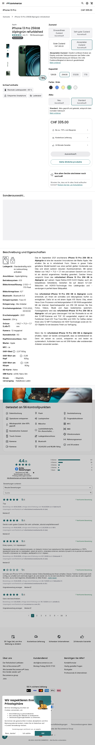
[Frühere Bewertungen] (29, 615)
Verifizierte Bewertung (84, 499)
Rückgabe (68, 669)
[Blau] (57, 87)
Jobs (5, 679)
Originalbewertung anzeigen (12, 587)
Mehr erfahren (55, 63)
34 (62, 616)
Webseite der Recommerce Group (60, 729)
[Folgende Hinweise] (66, 615)
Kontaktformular (70, 663)
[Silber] (75, 87)
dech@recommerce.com (42, 663)
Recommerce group (10, 675)
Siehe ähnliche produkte (70, 162)
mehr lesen (52, 578)
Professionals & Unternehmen (75, 673)
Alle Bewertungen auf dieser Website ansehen (23, 478)
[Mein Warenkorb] (91, 3)
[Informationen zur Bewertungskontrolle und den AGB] (34, 473)
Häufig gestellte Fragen (73, 666)
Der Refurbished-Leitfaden (13, 663)
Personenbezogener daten (81, 724)
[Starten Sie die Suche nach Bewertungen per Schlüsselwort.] (91, 493)
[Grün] (69, 87)
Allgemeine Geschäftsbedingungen (54, 724)
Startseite (6, 17)
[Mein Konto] (87, 3)
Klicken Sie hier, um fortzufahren (70, 185)
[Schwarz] (51, 87)
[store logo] (14, 3)
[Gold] (63, 87)
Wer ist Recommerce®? (12, 666)
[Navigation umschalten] (3, 3)
